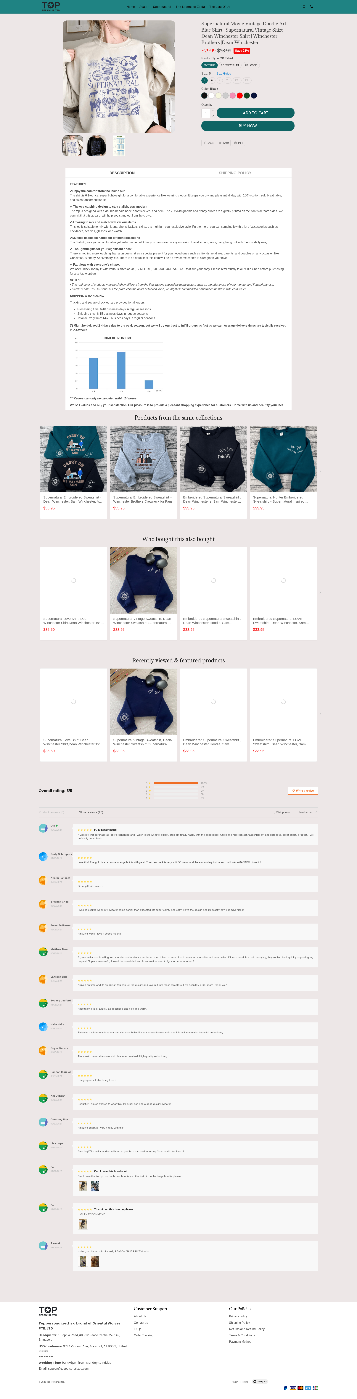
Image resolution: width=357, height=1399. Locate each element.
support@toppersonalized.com (68, 1369)
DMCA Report (240, 1382)
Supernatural (162, 6)
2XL (237, 80)
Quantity (206, 104)
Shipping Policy (239, 1325)
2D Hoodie (251, 65)
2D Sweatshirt (230, 65)
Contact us (141, 1325)
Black (214, 88)
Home (131, 6)
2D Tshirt (226, 58)
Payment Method (240, 1343)
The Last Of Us (219, 6)
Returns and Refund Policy (247, 1331)
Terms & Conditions (242, 1337)
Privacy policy (238, 1318)
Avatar (144, 6)
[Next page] (321, 461)
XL (227, 80)
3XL (247, 80)
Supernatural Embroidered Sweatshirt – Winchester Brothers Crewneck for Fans (143, 489)
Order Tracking (143, 1337)
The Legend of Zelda (190, 6)
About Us (140, 1318)
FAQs (137, 1331)
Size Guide (223, 73)
